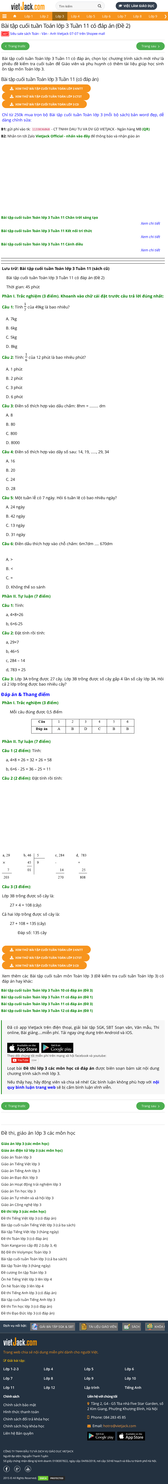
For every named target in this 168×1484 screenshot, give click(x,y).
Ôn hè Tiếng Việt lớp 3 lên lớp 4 (26, 1279)
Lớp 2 (44, 16)
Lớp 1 (28, 16)
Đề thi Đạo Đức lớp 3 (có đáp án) (27, 1313)
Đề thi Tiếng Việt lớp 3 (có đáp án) (28, 1218)
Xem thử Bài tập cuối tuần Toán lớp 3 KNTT (49, 89)
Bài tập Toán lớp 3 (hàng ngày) (25, 1265)
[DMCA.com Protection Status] (53, 1478)
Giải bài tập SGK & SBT (57, 1327)
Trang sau (149, 46)
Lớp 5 (91, 16)
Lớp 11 (8, 1387)
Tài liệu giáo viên (103, 1327)
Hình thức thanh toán (21, 1411)
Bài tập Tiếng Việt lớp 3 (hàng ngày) (30, 1231)
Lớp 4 (75, 16)
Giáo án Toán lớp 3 (16, 1157)
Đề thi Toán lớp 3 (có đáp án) (24, 1238)
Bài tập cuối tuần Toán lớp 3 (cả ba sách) (34, 1258)
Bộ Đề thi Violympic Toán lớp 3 (26, 1252)
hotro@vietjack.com (119, 1425)
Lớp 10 (130, 1378)
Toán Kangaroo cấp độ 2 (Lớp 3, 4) (29, 1245)
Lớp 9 (153, 16)
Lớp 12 (49, 1387)
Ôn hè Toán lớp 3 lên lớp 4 (22, 1286)
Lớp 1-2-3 (11, 1369)
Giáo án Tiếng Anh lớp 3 (20, 1170)
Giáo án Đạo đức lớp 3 (19, 1177)
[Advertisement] (83, 177)
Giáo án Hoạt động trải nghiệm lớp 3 (31, 1184)
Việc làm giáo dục (139, 6)
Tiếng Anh (133, 1387)
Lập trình (91, 1387)
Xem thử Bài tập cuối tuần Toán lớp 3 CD (47, 104)
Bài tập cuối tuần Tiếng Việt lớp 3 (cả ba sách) (38, 1225)
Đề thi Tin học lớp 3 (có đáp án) (26, 1306)
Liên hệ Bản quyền (18, 1433)
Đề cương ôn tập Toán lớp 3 (23, 1272)
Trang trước (16, 46)
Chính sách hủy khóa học (23, 1426)
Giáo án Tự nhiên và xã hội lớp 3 (27, 1197)
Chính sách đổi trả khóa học (26, 1419)
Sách (136, 1327)
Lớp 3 (60, 16)
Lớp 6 (106, 16)
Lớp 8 (137, 16)
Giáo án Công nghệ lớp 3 (21, 1204)
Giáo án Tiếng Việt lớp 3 (20, 1164)
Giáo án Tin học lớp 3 (18, 1191)
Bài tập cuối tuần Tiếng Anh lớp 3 (28, 1299)
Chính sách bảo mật (19, 1404)
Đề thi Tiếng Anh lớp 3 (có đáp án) (28, 1292)
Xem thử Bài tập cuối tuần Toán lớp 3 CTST (48, 96)
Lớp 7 (122, 16)
